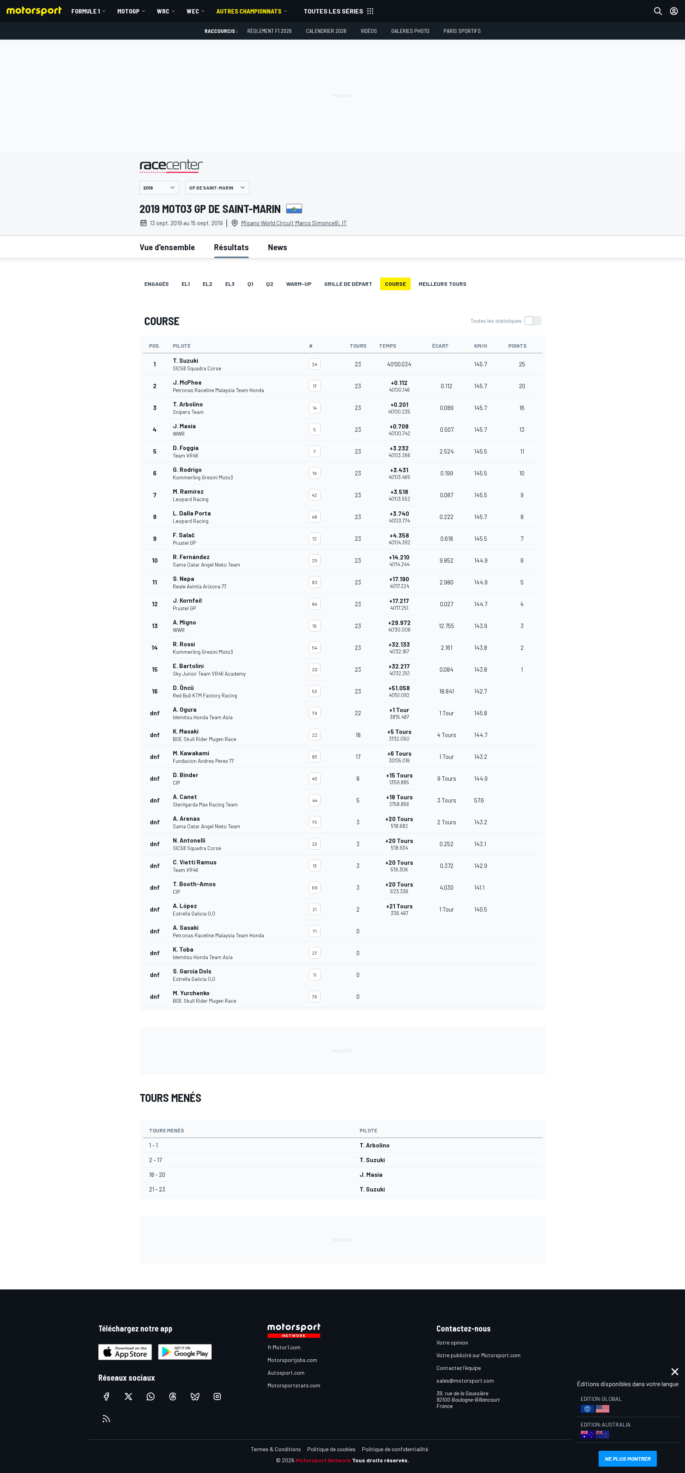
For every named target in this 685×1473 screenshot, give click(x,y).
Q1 (250, 283)
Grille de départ (348, 283)
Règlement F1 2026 (269, 30)
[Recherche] (658, 11)
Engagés (156, 283)
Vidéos (369, 30)
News (277, 247)
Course (395, 283)
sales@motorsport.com (465, 1380)
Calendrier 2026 (326, 30)
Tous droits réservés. (380, 1460)
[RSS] (106, 1419)
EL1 (186, 283)
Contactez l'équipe (458, 1367)
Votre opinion (452, 1342)
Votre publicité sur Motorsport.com (478, 1355)
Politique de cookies (331, 1449)
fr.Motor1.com (284, 1347)
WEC (193, 11)
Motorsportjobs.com (292, 1359)
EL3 (230, 283)
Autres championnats (248, 11)
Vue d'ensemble (167, 247)
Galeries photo (410, 30)
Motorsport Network (323, 1460)
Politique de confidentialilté (395, 1449)
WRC (163, 11)
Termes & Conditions (276, 1449)
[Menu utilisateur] (674, 11)
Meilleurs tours (443, 283)
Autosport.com (286, 1372)
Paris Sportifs (462, 30)
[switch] (506, 321)
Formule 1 (85, 11)
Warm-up (299, 283)
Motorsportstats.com (294, 1385)
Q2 (270, 283)
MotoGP (128, 11)
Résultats (231, 247)
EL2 (207, 283)
